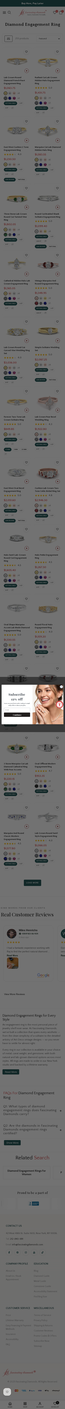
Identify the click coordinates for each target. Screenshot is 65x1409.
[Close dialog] (61, 686)
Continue (17, 714)
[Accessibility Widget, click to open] (59, 704)
